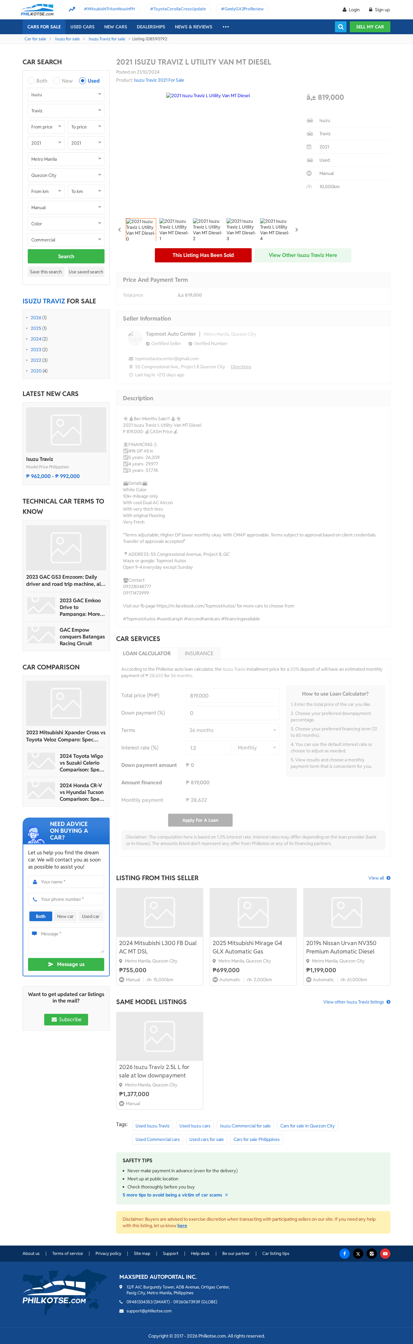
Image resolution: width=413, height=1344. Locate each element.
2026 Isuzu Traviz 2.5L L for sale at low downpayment (154, 1071)
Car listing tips (275, 1253)
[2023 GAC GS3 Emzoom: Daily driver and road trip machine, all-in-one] (66, 547)
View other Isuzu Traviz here (303, 255)
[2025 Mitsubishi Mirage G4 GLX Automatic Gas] (253, 912)
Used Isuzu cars (194, 1126)
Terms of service (67, 1253)
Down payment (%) (143, 712)
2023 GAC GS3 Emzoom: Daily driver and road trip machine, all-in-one (65, 581)
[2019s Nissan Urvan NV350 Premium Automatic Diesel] (346, 912)
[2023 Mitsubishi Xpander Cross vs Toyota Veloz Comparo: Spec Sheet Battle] (66, 703)
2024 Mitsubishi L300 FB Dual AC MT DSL (157, 947)
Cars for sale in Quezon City (307, 1126)
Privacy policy (108, 1253)
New (67, 80)
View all (376, 878)
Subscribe (70, 1019)
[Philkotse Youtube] (385, 1253)
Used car (90, 916)
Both (41, 80)
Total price (133, 295)
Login (354, 10)
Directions (241, 367)
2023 (36, 349)
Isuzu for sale (67, 39)
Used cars (82, 27)
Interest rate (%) (139, 747)
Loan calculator (147, 653)
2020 (36, 371)
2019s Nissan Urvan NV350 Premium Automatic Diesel (341, 947)
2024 (36, 339)
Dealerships (151, 27)
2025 (36, 328)
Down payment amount (149, 765)
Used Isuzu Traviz (153, 1126)
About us (31, 1253)
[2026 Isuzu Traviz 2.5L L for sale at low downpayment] (159, 1036)
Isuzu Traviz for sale (107, 39)
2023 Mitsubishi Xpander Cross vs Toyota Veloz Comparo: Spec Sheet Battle (66, 736)
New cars (115, 27)
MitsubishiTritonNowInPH (111, 9)
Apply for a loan (200, 820)
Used (94, 80)
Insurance (199, 653)
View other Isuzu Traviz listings (353, 1002)
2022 (36, 360)
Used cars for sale (206, 1139)
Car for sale (35, 39)
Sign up (382, 10)
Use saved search (86, 272)
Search (66, 256)
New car (65, 916)
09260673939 (186, 1302)
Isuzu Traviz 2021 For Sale (159, 80)
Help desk (200, 1253)
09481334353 (139, 1302)
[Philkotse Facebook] (344, 1253)
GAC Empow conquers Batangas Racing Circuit (82, 636)
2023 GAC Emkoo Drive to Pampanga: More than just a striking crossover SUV (81, 607)
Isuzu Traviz (39, 459)
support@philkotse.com (149, 1311)
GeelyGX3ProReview (244, 9)
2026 (36, 318)
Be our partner (236, 1253)
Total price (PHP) (140, 695)
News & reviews (193, 27)
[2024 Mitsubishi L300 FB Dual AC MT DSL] (159, 912)
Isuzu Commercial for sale (245, 1126)
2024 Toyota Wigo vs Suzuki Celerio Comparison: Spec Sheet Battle (81, 763)
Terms (128, 730)
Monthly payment (142, 800)
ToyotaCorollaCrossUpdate (180, 9)
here (182, 1225)
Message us (71, 964)
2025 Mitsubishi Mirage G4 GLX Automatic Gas (247, 947)
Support (170, 1253)
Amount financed (141, 782)
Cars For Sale (44, 27)
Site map (142, 1253)
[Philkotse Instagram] (372, 1253)
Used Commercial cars (158, 1139)
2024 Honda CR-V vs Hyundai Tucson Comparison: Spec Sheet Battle (82, 792)
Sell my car (370, 27)
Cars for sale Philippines (257, 1139)
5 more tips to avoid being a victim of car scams (173, 1195)
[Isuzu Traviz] (66, 430)
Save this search (46, 272)
